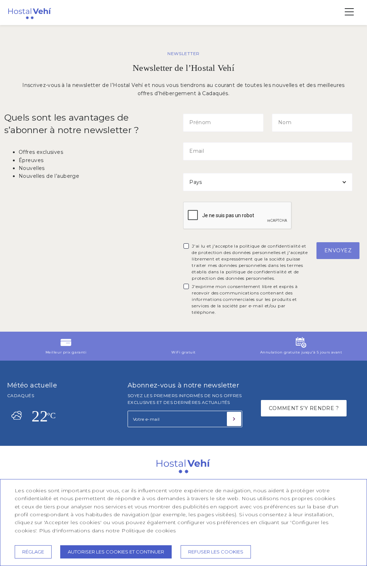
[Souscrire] (234, 419)
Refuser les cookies (215, 552)
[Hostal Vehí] (29, 19)
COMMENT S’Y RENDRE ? (304, 408)
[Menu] (345, 11)
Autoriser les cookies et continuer (116, 552)
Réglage (33, 552)
